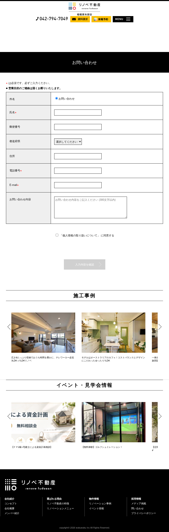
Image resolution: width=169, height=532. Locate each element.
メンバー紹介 (12, 513)
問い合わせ (137, 508)
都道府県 (14, 141)
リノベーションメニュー (60, 508)
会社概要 (9, 508)
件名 (12, 99)
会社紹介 (9, 498)
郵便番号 (14, 127)
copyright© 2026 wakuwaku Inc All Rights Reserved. (84, 527)
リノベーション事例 (100, 503)
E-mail (13, 185)
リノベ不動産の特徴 (58, 503)
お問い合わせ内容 (20, 199)
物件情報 (94, 498)
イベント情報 (96, 508)
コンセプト (11, 503)
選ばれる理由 (54, 498)
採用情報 (136, 498)
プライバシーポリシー (143, 513)
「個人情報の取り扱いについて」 (80, 235)
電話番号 (14, 170)
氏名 (12, 112)
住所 (12, 156)
